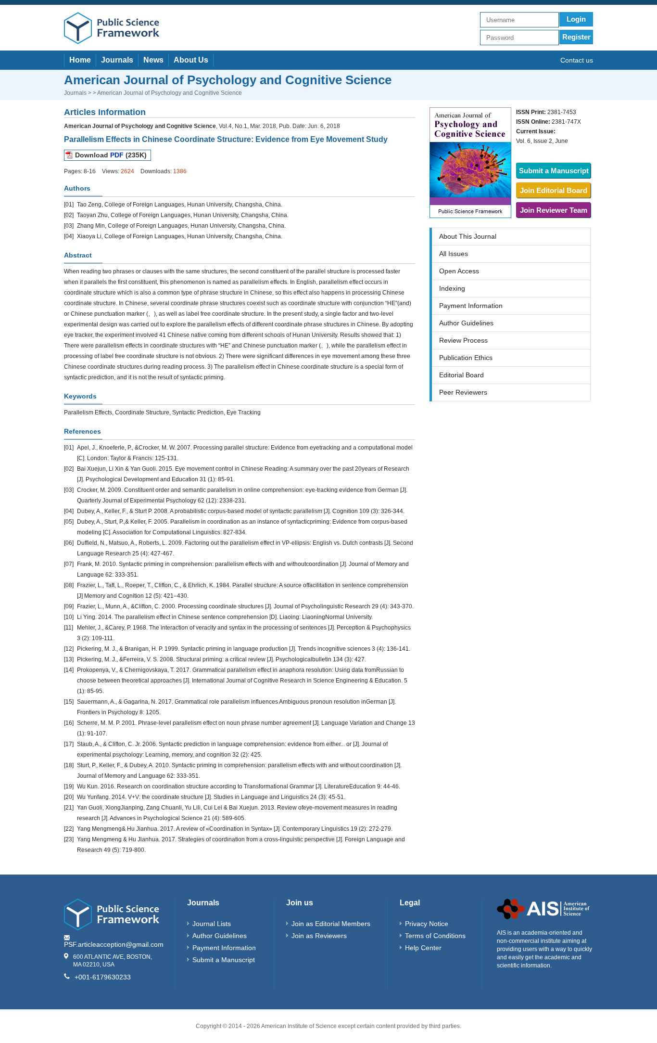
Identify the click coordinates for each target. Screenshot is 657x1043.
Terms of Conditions (435, 936)
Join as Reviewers (319, 936)
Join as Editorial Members (330, 923)
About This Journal (467, 236)
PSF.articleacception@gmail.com (114, 944)
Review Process (463, 340)
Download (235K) (111, 155)
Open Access (459, 271)
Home (80, 60)
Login (576, 19)
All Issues (453, 254)
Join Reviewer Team (553, 210)
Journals (117, 60)
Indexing (452, 288)
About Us (191, 60)
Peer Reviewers (463, 392)
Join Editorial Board (553, 190)
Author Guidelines (466, 323)
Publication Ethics (466, 357)
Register (576, 37)
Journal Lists (211, 923)
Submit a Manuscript (554, 171)
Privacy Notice (426, 923)
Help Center (423, 948)
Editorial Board (461, 375)
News (153, 60)
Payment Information (471, 305)
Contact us (576, 60)
